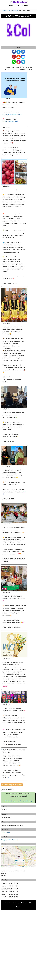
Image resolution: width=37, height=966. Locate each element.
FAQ (30, 903)
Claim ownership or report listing (11, 785)
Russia (10, 10)
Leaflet (15, 866)
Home (11, 5)
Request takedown (7, 789)
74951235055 (5, 832)
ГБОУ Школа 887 (19, 860)
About (8, 903)
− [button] (3, 851)
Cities (17, 5)
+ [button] (3, 848)
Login (18, 907)
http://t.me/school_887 (10, 121)
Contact (16, 903)
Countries (25, 5)
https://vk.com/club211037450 (12, 114)
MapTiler (20, 866)
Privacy (24, 903)
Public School (6, 817)
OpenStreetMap (26, 866)
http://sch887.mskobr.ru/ (9, 840)
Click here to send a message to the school (12, 825)
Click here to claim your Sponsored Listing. (18, 801)
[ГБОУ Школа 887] (19, 857)
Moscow (15, 10)
